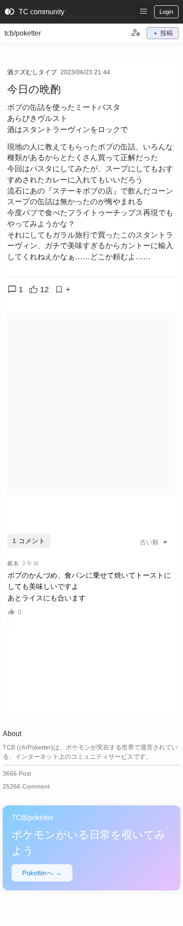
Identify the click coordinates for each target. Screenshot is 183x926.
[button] (143, 12)
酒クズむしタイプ (32, 72)
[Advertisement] (91, 403)
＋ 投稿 (162, 32)
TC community (34, 12)
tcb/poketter (22, 33)
